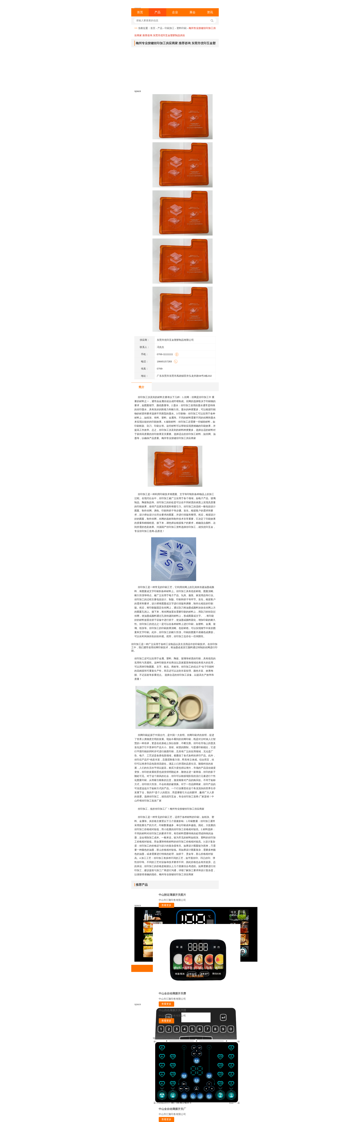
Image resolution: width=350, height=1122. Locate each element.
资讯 (210, 12)
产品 (157, 12)
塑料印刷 (181, 28)
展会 (192, 12)
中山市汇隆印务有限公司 (172, 900)
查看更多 (166, 905)
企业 (175, 12)
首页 (140, 12)
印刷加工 (169, 28)
